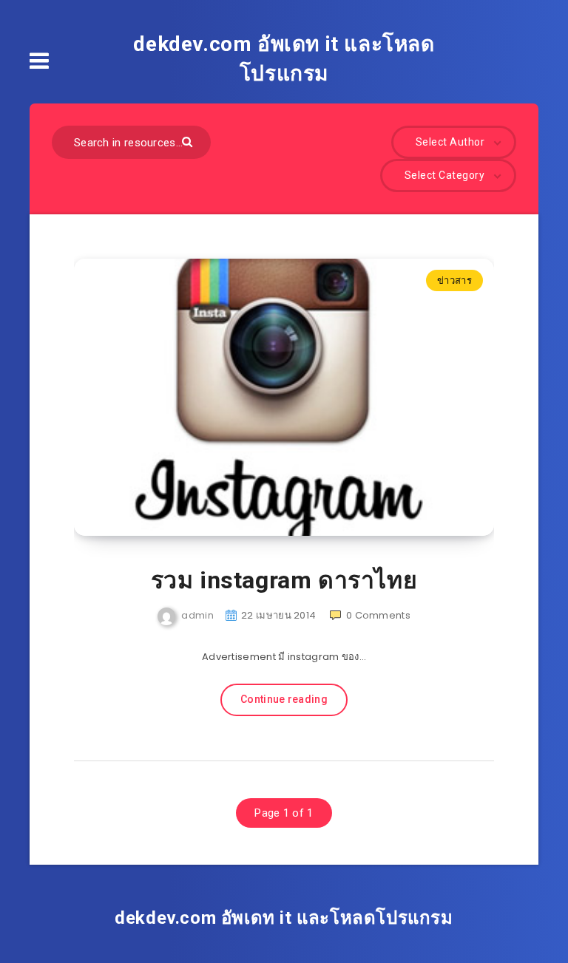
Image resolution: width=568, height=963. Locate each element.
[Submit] (189, 141)
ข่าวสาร (454, 280)
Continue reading (284, 699)
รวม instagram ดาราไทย (284, 580)
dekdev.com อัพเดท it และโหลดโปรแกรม (283, 59)
